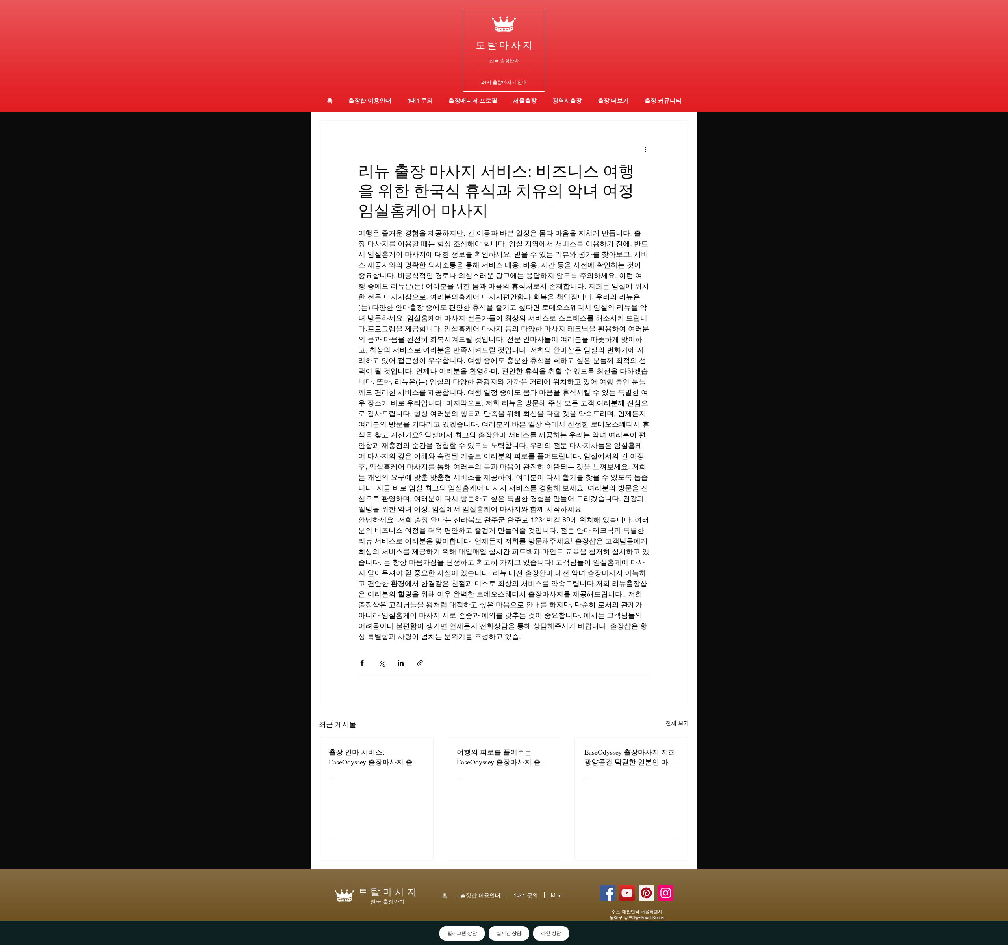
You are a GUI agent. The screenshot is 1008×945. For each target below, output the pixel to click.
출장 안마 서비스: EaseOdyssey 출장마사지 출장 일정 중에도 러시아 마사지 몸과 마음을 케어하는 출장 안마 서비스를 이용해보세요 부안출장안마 (375, 757)
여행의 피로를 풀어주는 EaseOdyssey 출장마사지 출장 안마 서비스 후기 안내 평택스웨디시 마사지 (503, 757)
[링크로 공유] (420, 663)
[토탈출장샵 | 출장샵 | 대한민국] (665, 893)
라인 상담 (551, 933)
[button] (567, 100)
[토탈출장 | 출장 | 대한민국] (646, 893)
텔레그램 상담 (462, 933)
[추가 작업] (645, 149)
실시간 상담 (509, 933)
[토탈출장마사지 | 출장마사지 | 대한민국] (627, 893)
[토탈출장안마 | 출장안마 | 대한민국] (607, 893)
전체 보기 (677, 722)
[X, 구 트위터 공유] (381, 663)
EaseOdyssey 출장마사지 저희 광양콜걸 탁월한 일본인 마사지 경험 (629, 757)
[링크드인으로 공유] (400, 663)
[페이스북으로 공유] (362, 663)
